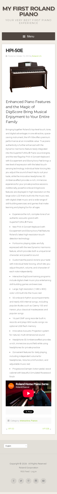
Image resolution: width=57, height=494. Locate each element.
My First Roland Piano (28, 11)
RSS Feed (25, 471)
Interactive (25, 420)
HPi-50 (11, 429)
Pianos (34, 420)
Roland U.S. (37, 56)
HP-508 (45, 429)
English (8, 446)
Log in (34, 471)
